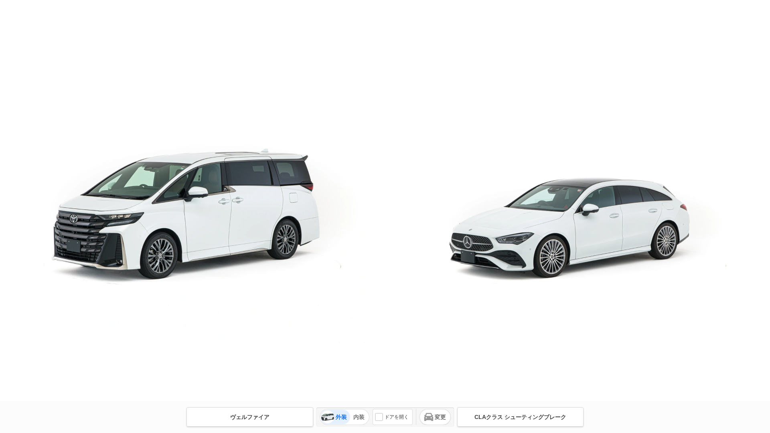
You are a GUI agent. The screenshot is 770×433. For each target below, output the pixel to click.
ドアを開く (397, 417)
